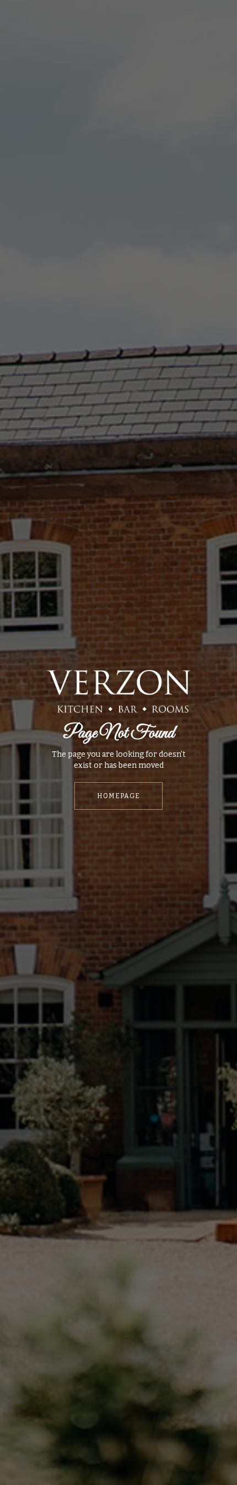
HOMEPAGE (118, 796)
